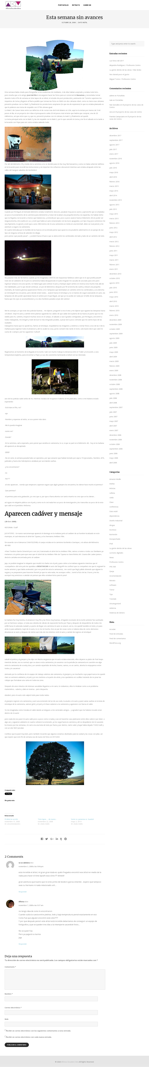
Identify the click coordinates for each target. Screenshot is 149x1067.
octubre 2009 (114, 329)
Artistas (112, 488)
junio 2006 (113, 453)
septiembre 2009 (115, 333)
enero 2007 (113, 430)
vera (111, 112)
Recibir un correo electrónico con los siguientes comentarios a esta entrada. (38, 1031)
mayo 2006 (113, 458)
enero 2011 (113, 269)
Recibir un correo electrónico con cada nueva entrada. (29, 1037)
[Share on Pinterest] (65, 839)
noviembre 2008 (115, 380)
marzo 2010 (114, 306)
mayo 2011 (113, 255)
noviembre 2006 (115, 439)
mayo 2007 (113, 421)
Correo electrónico (13, 1007)
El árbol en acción (11, 819)
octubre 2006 (114, 444)
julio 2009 (113, 343)
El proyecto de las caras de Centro (128, 112)
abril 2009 (113, 357)
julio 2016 (113, 168)
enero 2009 (113, 370)
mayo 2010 (113, 297)
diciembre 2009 (115, 320)
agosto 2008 (114, 393)
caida (111, 497)
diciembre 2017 (115, 135)
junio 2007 (113, 416)
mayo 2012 (113, 232)
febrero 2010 (114, 310)
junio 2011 (113, 251)
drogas (112, 525)
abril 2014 (113, 195)
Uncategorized (115, 603)
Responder (23, 892)
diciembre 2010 (115, 274)
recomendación (115, 576)
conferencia (113, 507)
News (111, 557)
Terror (111, 590)
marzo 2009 (114, 361)
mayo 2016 (113, 172)
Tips (111, 594)
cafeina (112, 493)
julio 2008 (113, 398)
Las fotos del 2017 (116, 61)
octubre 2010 (114, 278)
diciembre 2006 (115, 435)
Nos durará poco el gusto (119, 74)
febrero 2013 (114, 223)
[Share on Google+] (51, 839)
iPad (111, 544)
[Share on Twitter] (46, 839)
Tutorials (112, 599)
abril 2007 (113, 426)
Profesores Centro (116, 562)
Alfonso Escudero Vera (70, 1062)
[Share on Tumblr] (61, 839)
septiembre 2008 (115, 389)
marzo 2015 (114, 186)
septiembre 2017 (115, 140)
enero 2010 (113, 315)
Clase (111, 502)
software (112, 585)
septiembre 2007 (115, 407)
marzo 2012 (114, 241)
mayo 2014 (113, 191)
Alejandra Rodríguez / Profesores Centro (125, 65)
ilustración (113, 534)
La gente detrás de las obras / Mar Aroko (125, 70)
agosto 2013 (114, 205)
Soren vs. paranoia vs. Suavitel (82, 819)
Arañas (112, 484)
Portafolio (121, 95)
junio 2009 (113, 347)
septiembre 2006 (115, 449)
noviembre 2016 (115, 158)
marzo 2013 (114, 218)
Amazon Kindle (115, 479)
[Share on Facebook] (42, 839)
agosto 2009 (114, 338)
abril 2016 (113, 177)
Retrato (112, 580)
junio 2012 (113, 228)
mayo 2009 (113, 352)
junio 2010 (113, 292)
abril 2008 (113, 403)
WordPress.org (115, 643)
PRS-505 (112, 567)
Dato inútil (82, 22)
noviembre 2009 (115, 324)
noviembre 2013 (115, 200)
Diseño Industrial (115, 520)
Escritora (112, 530)
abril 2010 (113, 301)
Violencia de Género (117, 613)
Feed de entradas (116, 634)
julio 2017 (113, 149)
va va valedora (24, 863)
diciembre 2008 (115, 375)
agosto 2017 (114, 145)
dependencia (114, 516)
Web (6, 1019)
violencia (112, 608)
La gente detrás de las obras (120, 548)
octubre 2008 (114, 384)
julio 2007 (113, 412)
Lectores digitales (116, 553)
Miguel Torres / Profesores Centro (122, 79)
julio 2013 (113, 209)
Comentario (10, 967)
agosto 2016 (114, 163)
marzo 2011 (114, 260)
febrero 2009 (114, 366)
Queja (111, 571)
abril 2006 (113, 463)
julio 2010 (113, 288)
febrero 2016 (114, 181)
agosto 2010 (114, 283)
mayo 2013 (113, 214)
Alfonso (21, 901)
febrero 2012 (114, 246)
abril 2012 (113, 237)
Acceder (112, 629)
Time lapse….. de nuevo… (47, 819)
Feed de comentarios (117, 638)
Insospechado (114, 539)
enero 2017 (113, 154)
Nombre (9, 994)
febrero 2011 (114, 264)
